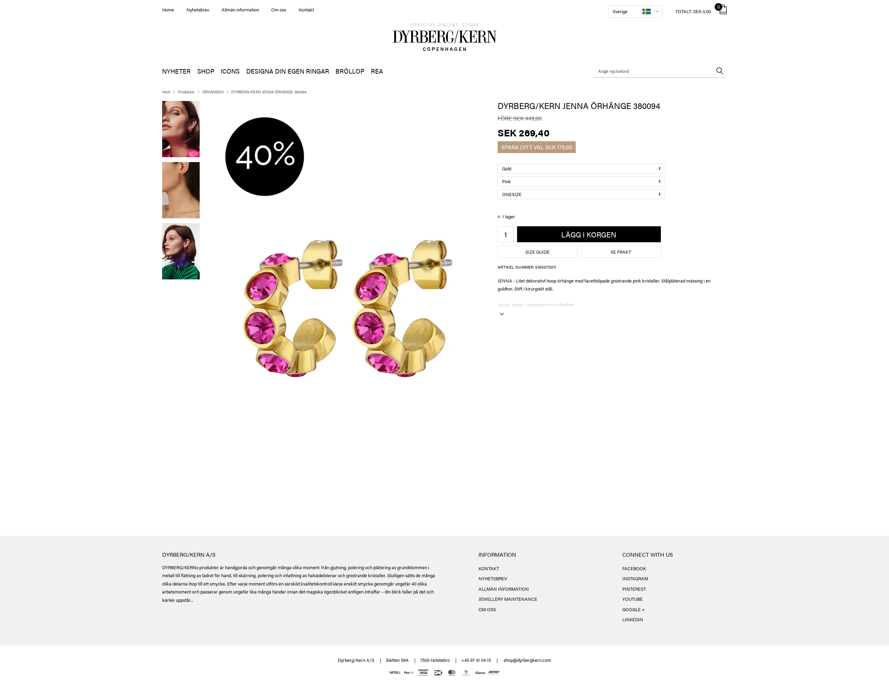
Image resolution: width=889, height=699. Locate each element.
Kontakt (306, 9)
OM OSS (487, 609)
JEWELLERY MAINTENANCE (508, 599)
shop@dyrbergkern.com (527, 660)
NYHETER (176, 71)
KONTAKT (489, 568)
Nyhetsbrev (197, 9)
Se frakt (620, 252)
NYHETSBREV (493, 578)
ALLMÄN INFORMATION (504, 589)
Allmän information (240, 9)
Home (168, 9)
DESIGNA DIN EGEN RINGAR (287, 71)
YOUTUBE (632, 599)
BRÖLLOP (349, 71)
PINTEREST (634, 589)
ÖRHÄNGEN (213, 91)
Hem (166, 91)
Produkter (186, 91)
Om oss (278, 9)
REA (377, 71)
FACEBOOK (634, 568)
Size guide (537, 252)
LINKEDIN (632, 619)
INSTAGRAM (635, 578)
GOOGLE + (633, 609)
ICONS (230, 71)
